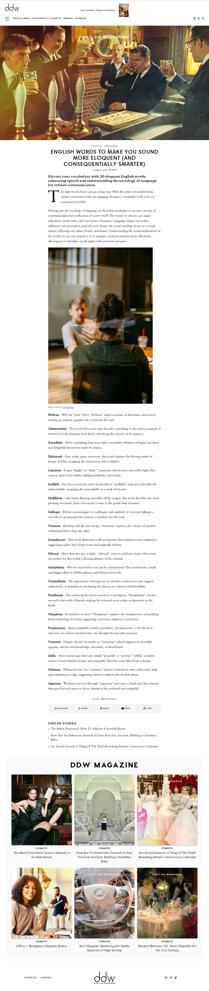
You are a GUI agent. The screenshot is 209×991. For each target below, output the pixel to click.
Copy (149, 708)
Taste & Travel (22, 18)
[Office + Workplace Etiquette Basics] (41, 903)
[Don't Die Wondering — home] (34, 7)
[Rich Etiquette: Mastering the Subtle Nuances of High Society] (104, 903)
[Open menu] (7, 18)
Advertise (30, 977)
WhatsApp (63, 708)
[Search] (203, 18)
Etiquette (55, 18)
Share (114, 170)
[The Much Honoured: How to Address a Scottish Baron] (41, 809)
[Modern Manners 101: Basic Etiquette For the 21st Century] (167, 903)
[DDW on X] (198, 18)
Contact (46, 977)
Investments (40, 18)
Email (128, 708)
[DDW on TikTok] (176, 977)
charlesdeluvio (68, 407)
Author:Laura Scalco (104, 699)
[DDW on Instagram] (194, 18)
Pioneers (80, 18)
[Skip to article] (104, 83)
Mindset (68, 18)
